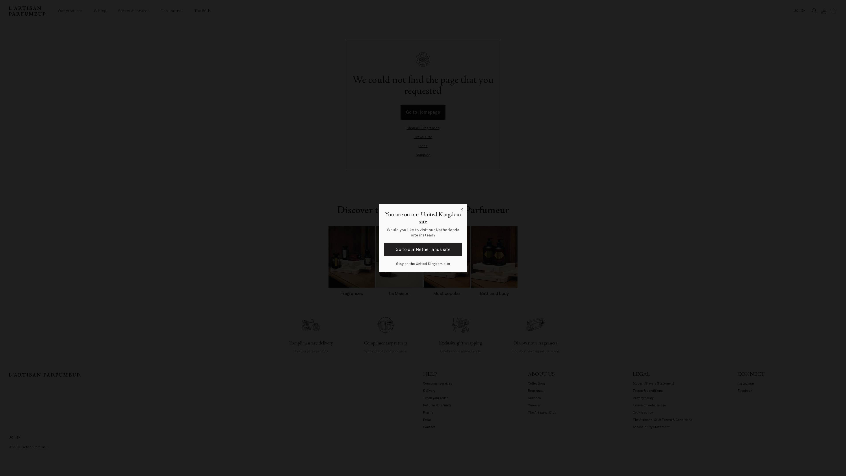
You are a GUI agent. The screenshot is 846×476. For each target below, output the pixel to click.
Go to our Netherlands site (423, 249)
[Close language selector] (461, 209)
